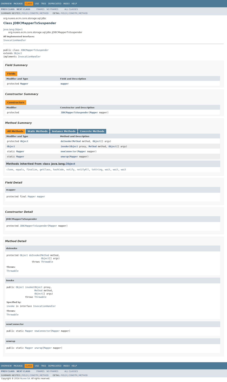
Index (66, 3)
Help (74, 3)
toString (97, 169)
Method (44, 13)
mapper (65, 83)
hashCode (58, 169)
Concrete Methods (92, 131)
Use (37, 3)
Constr (34, 13)
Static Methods (38, 131)
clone (9, 169)
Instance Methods (63, 131)
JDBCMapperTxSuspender (35, 50)
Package (18, 3)
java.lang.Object (12, 29)
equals (20, 169)
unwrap (65, 156)
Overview (6, 3)
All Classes (71, 9)
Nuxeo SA (25, 378)
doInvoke (66, 141)
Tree (43, 3)
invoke (65, 146)
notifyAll (83, 169)
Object (18, 53)
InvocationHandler (14, 40)
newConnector (69, 151)
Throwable (47, 261)
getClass (45, 169)
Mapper (24, 83)
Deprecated (54, 3)
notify (70, 169)
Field (25, 13)
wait (107, 169)
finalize (31, 169)
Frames (40, 9)
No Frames (52, 9)
